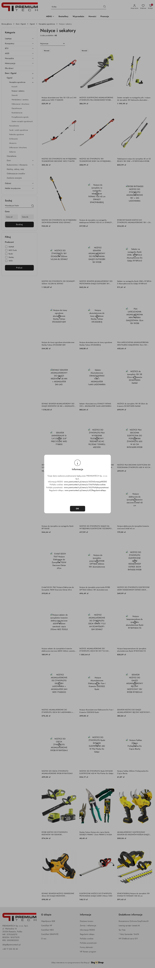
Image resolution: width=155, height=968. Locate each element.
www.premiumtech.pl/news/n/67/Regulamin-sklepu (85, 490)
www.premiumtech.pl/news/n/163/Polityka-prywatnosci (86, 487)
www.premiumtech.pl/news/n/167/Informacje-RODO (85, 481)
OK (77, 508)
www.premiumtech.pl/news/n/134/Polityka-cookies (84, 484)
